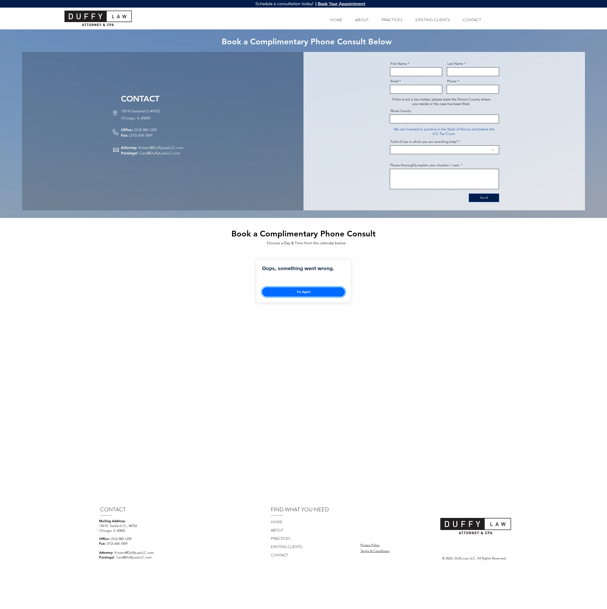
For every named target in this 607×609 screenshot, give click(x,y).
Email (394, 81)
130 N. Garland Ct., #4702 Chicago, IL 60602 (118, 528)
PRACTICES (280, 538)
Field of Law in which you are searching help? (424, 141)
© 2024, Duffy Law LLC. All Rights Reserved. (474, 558)
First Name (399, 63)
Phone (452, 81)
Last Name (455, 63)
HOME (276, 522)
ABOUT (277, 530)
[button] (340, 3)
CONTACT (279, 555)
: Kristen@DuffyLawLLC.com (133, 552)
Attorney (129, 147)
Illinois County (400, 110)
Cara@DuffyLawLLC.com (159, 153)
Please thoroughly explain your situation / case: (425, 165)
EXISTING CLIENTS (286, 546)
